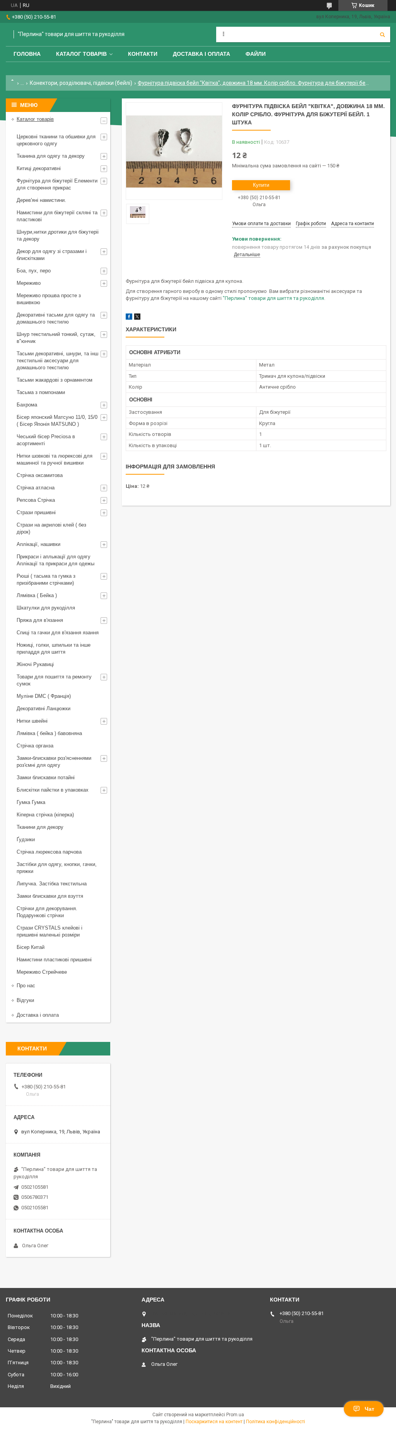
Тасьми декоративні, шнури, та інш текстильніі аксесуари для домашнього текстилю (57, 360)
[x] (137, 318)
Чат (369, 1409)
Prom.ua (235, 1414)
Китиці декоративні (39, 168)
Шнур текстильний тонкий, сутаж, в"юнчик (56, 337)
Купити (261, 185)
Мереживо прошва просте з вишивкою (49, 299)
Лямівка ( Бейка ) (37, 595)
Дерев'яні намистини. (41, 200)
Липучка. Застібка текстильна (52, 884)
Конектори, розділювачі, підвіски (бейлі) (81, 83)
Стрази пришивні (36, 512)
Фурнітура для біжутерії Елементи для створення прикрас (57, 184)
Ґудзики (26, 839)
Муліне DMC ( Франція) (44, 696)
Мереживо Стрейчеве (42, 972)
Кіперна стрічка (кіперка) (45, 815)
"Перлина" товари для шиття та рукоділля (273, 298)
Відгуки (25, 1000)
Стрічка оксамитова (40, 475)
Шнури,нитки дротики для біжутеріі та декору (58, 235)
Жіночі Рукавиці (35, 664)
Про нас (26, 985)
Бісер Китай (30, 947)
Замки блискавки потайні (46, 777)
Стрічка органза (35, 746)
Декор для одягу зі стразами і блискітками (52, 254)
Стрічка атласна (36, 488)
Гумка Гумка (31, 802)
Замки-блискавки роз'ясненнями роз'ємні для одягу (54, 761)
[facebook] (129, 318)
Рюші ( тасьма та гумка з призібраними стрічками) (46, 579)
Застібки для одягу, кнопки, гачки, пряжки (57, 867)
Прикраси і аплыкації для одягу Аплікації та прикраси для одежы (55, 560)
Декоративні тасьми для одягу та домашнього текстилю (56, 318)
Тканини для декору (40, 827)
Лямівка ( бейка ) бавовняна (49, 733)
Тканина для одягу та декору (51, 156)
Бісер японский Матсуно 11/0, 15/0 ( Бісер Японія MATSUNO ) (57, 420)
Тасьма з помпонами (41, 392)
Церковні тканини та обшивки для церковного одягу (56, 140)
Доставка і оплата (201, 54)
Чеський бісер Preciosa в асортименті (46, 440)
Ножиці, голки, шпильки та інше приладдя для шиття (53, 648)
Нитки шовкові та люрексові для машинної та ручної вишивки (54, 459)
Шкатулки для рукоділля (46, 608)
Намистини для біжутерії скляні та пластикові (57, 216)
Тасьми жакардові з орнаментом (54, 380)
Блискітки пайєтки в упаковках (53, 790)
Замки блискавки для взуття (50, 896)
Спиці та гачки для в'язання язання (58, 632)
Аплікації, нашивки (38, 544)
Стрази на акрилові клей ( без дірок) (51, 528)
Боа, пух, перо (34, 271)
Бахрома (27, 405)
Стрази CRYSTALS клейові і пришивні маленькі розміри (49, 931)
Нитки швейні (32, 721)
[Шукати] (382, 34)
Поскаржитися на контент (214, 1421)
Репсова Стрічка (36, 500)
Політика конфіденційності (275, 1421)
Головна (27, 54)
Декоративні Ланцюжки (43, 708)
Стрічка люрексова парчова (49, 852)
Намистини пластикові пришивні (54, 959)
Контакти (142, 54)
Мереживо (29, 283)
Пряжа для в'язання (40, 620)
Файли (256, 54)
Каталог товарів (81, 54)
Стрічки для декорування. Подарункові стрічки (47, 912)
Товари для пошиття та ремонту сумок (54, 680)
